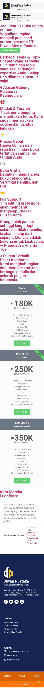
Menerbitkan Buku (11, 622)
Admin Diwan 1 (13, 655)
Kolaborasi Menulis (11, 625)
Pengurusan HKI (10, 629)
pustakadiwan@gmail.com (17, 651)
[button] (2, 523)
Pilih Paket (22, 343)
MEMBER (7, 676)
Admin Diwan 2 (13, 660)
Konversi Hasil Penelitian (14, 632)
